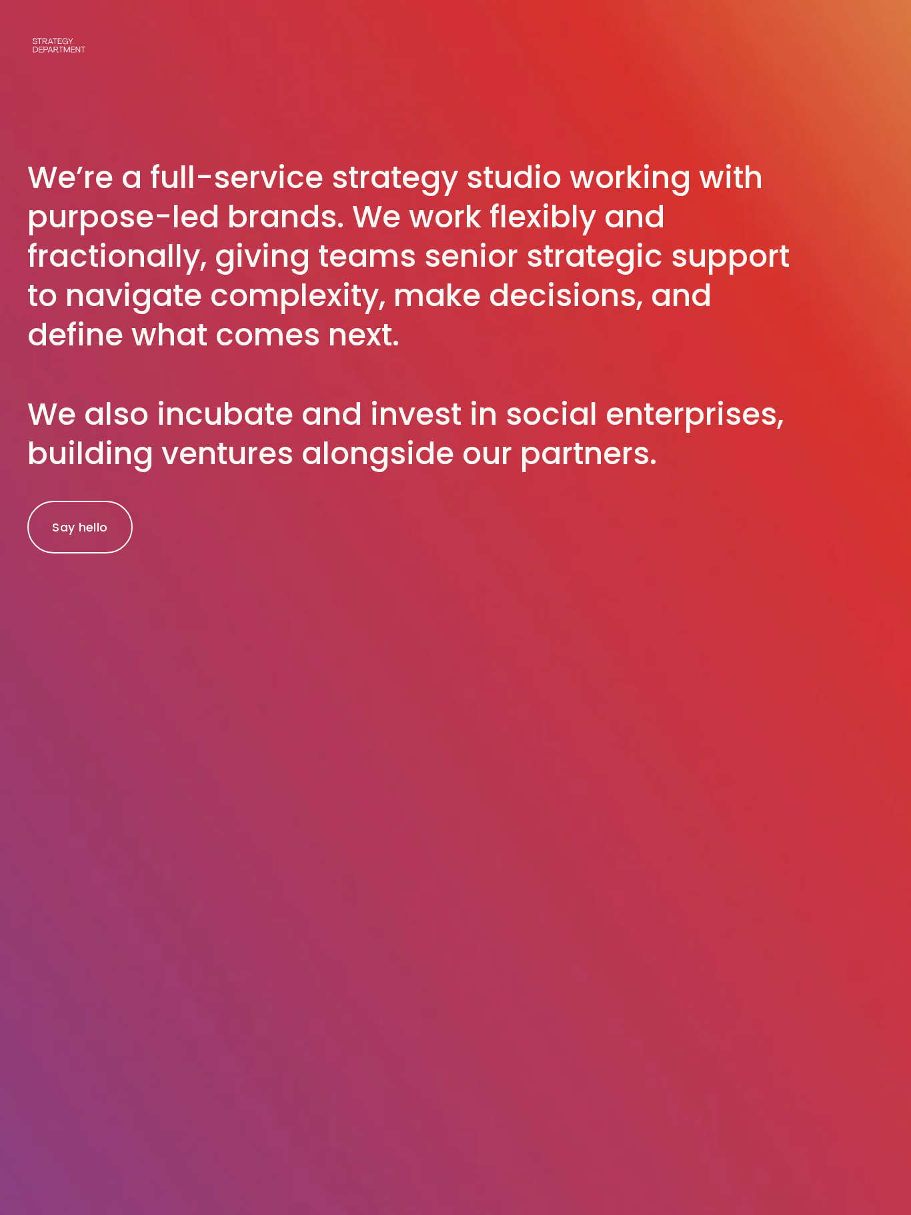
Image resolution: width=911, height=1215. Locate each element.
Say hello (79, 527)
